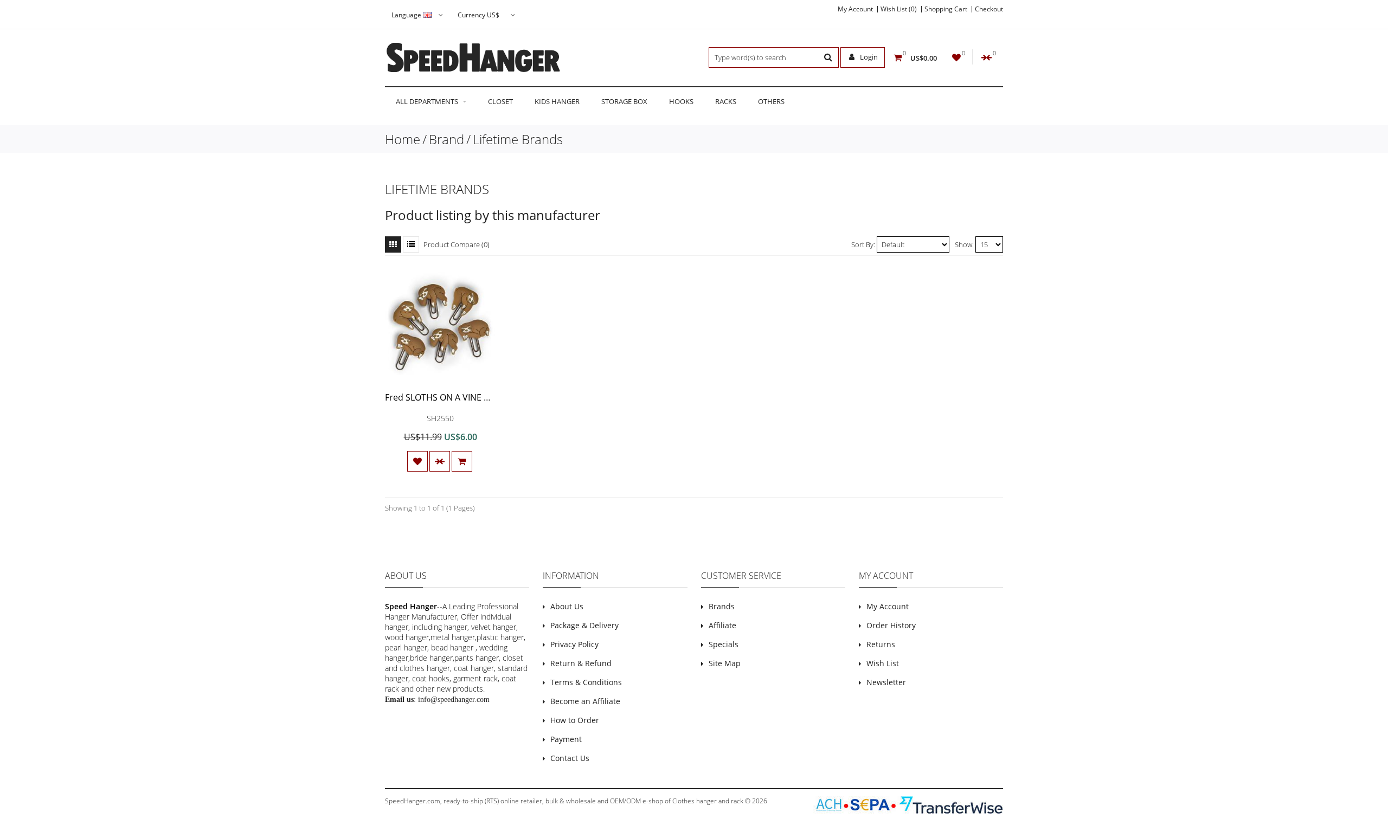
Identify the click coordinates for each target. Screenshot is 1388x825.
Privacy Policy (574, 644)
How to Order (574, 720)
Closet (500, 101)
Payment (566, 739)
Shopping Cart (945, 9)
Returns (880, 644)
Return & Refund (581, 663)
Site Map (725, 663)
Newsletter (886, 682)
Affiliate (722, 625)
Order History (891, 625)
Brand (446, 139)
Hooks (681, 101)
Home (402, 139)
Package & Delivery (584, 625)
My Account (855, 9)
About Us (566, 606)
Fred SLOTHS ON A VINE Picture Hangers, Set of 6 (484, 397)
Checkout (989, 9)
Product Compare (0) (456, 244)
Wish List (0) (899, 9)
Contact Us (569, 758)
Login (868, 57)
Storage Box (624, 101)
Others (771, 101)
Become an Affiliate (585, 701)
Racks (725, 101)
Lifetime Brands (518, 139)
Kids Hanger (557, 101)
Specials (723, 644)
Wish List (882, 663)
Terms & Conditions (586, 682)
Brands (722, 606)
